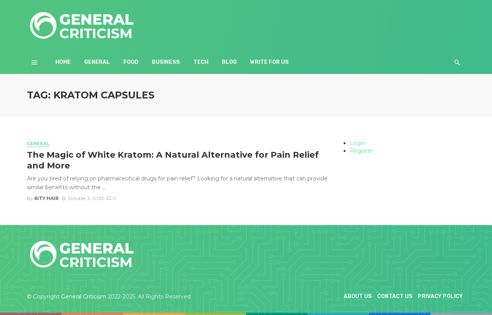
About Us (358, 296)
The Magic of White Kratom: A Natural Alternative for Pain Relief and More (173, 160)
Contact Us (394, 296)
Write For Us (269, 62)
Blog (229, 62)
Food (130, 62)
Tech (200, 62)
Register (361, 150)
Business (166, 62)
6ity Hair (46, 198)
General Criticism (83, 296)
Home (63, 62)
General (97, 62)
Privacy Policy (440, 296)
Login (357, 143)
